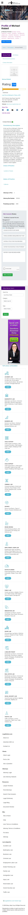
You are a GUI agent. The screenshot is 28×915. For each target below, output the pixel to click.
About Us (6, 738)
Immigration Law (8, 875)
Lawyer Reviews (8, 785)
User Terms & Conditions (10, 824)
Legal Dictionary (8, 798)
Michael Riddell (6, 79)
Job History (15, 55)
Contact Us (6, 746)
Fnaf (4, 228)
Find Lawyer (10, 47)
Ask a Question (7, 763)
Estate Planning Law (9, 867)
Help (4, 820)
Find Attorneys (7, 790)
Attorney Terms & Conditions (11, 828)
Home (4, 47)
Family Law (6, 871)
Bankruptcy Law (8, 850)
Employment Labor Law (10, 862)
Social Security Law (9, 888)
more (8, 387)
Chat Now (4, 15)
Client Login (6, 755)
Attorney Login (7, 772)
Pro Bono (6, 832)
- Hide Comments (7, 214)
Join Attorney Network (9, 777)
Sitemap (5, 837)
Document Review (8, 807)
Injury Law (6, 879)
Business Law (7, 854)
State (4, 306)
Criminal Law (7, 858)
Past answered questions (9, 58)
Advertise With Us (8, 742)
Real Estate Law (8, 883)
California (6, 184)
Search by (5, 292)
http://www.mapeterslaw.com (14, 104)
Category (5, 298)
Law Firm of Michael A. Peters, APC (11, 95)
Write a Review (6, 41)
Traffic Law (6, 892)
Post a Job (6, 759)
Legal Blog (6, 802)
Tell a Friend (6, 815)
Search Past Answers (9, 794)
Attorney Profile (6, 55)
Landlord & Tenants (8, 171)
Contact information (7, 62)
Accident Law (7, 846)
